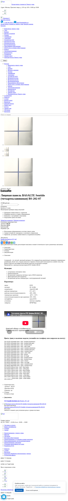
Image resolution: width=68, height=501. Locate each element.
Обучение (7, 110)
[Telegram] (14, 243)
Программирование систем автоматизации (17, 441)
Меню (4, 60)
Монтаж (6, 434)
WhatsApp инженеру (7, 220)
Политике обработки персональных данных (47, 487)
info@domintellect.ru (22, 22)
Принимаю (19, 490)
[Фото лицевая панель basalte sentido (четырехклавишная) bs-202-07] (18, 145)
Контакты (7, 111)
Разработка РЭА (9, 446)
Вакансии (7, 102)
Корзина (6, 18)
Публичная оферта (9, 455)
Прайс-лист (7, 105)
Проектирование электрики (12, 442)
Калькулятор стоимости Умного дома (23, 4)
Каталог (3, 25)
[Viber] (9, 243)
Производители (9, 103)
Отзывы (6, 428)
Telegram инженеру (19, 220)
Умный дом (7, 108)
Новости (6, 97)
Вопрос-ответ (8, 100)
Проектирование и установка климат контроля (18, 439)
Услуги (6, 107)
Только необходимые (32, 490)
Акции (6, 430)
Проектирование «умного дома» (14, 433)
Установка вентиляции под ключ (14, 444)
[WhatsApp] (12, 243)
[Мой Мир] (7, 243)
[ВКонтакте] (2, 243)
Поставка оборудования (11, 438)
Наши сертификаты (10, 427)
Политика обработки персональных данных (17, 453)
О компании (8, 95)
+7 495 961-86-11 (8, 22)
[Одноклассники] (4, 243)
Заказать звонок (5, 20)
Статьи (6, 99)
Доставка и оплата (9, 425)
